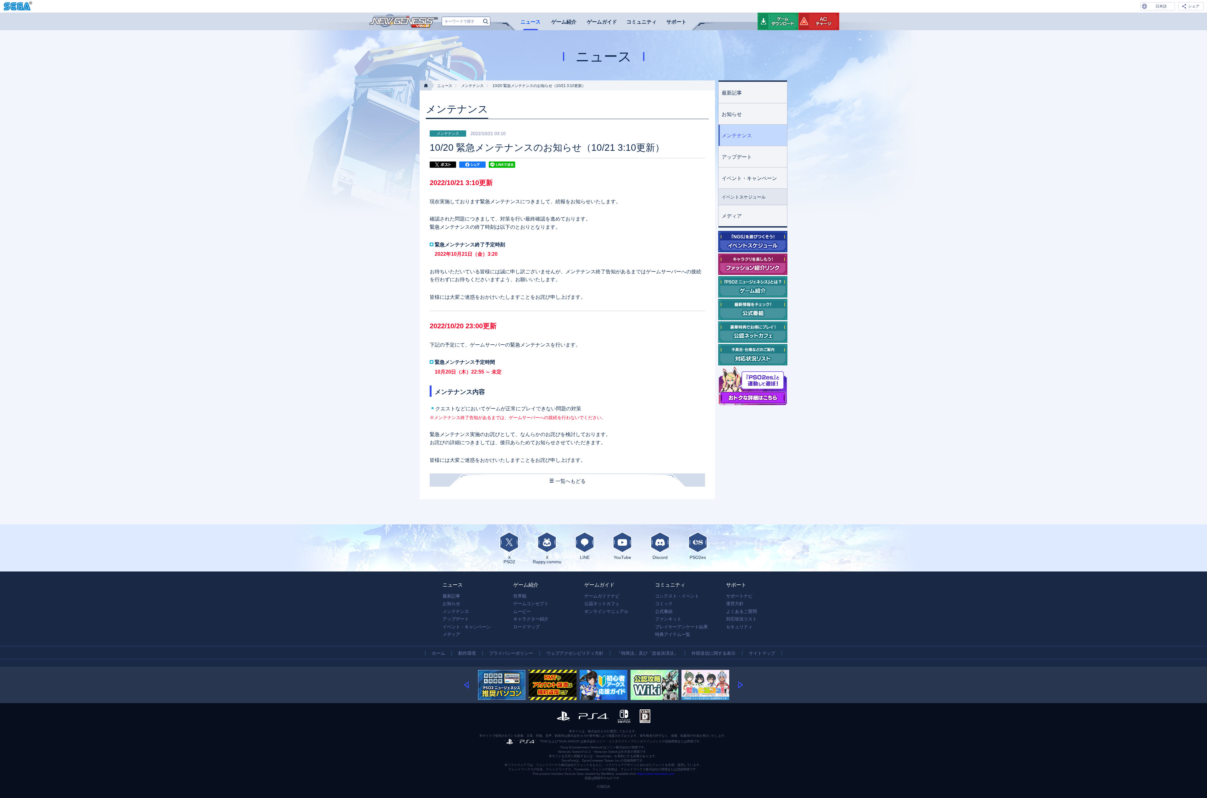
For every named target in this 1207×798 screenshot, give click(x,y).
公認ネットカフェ (602, 603)
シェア (1193, 6)
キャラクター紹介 (530, 618)
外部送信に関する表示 (714, 653)
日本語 (1161, 6)
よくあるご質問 (741, 611)
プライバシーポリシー (511, 653)
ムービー (522, 611)
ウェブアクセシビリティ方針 (575, 653)
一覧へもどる (570, 481)
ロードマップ (526, 626)
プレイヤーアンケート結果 (681, 626)
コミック (664, 603)
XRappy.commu (547, 559)
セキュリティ (739, 626)
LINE (585, 557)
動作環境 (467, 653)
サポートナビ (739, 595)
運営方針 (735, 603)
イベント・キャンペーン (749, 178)
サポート (676, 22)
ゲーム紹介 (563, 22)
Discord (660, 557)
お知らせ (732, 114)
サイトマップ (762, 653)
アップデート (737, 157)
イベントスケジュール (744, 196)
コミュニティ (641, 22)
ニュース (531, 22)
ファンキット (668, 618)
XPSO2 (509, 559)
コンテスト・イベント (677, 595)
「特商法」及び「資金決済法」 (647, 653)
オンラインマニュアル (606, 611)
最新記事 (732, 93)
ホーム (438, 653)
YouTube (622, 557)
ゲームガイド (602, 22)
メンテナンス (472, 86)
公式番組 (664, 611)
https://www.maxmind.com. (656, 773)
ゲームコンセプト (530, 603)
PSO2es (698, 557)
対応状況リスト (741, 618)
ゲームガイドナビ (602, 595)
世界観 (519, 595)
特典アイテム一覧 (672, 634)
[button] (471, 684)
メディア (732, 216)
